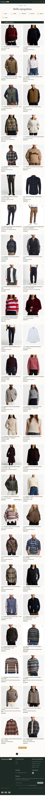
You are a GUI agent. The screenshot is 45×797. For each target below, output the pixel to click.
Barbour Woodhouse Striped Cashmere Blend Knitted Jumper (9, 317)
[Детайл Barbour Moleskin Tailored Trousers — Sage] (11, 185)
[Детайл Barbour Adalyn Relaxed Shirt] (33, 335)
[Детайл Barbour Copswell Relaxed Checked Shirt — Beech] (11, 727)
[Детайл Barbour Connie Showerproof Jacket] (33, 696)
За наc (16, 761)
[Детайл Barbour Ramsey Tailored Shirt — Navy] (33, 185)
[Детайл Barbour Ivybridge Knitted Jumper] (33, 155)
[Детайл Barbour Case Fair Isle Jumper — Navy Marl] (11, 665)
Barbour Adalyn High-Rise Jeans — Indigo (11, 347)
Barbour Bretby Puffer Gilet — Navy (13, 616)
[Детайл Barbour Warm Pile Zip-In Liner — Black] (33, 245)
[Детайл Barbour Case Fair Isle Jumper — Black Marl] (33, 634)
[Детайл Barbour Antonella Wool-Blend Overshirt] (33, 455)
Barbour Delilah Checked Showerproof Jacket (9, 137)
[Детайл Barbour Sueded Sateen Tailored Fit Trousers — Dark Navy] (11, 215)
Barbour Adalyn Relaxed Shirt (33, 346)
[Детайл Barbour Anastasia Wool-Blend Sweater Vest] (33, 425)
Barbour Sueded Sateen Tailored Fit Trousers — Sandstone (33, 227)
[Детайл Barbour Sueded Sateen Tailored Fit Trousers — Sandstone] (33, 215)
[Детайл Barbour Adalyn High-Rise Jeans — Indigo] (11, 335)
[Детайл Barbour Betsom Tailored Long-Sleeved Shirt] (33, 544)
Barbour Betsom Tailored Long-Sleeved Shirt (32, 557)
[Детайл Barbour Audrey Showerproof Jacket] (33, 514)
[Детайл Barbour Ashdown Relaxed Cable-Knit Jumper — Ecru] (33, 485)
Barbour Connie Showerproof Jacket (32, 708)
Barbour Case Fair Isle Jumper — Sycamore (32, 678)
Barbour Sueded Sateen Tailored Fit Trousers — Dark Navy (11, 227)
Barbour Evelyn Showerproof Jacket (35, 136)
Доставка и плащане (36, 765)
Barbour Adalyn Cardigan (32, 316)
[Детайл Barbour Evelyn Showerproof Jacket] (33, 125)
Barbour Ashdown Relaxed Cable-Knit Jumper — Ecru (33, 497)
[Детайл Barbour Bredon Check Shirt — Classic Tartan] (33, 574)
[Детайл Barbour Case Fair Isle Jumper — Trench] (11, 696)
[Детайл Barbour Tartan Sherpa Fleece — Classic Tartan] (11, 245)
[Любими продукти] (38, 2)
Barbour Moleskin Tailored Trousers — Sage (9, 197)
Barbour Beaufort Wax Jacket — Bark (10, 557)
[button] (20, 26)
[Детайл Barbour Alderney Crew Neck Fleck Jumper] (33, 365)
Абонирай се (40, 782)
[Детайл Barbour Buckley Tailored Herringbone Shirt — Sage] (11, 634)
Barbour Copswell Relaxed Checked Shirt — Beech (11, 739)
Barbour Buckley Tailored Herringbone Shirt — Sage (9, 647)
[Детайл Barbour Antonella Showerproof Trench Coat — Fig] (11, 455)
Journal (16, 763)
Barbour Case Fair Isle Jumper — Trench (10, 708)
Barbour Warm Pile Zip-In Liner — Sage (11, 287)
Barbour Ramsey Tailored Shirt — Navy (32, 197)
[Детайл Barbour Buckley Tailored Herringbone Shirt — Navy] (33, 604)
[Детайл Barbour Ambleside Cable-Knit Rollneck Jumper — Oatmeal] (11, 425)
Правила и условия (35, 767)
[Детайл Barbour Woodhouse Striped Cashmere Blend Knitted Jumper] (11, 305)
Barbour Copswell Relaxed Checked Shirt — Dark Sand (33, 739)
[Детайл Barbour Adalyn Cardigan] (33, 305)
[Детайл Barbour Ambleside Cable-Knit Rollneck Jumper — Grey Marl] (33, 395)
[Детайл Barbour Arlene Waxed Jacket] (11, 485)
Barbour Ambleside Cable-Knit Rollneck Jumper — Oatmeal (10, 437)
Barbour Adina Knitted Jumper (11, 46)
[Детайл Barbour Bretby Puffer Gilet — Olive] (11, 95)
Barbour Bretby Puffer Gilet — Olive (13, 106)
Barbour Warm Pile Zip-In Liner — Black (33, 257)
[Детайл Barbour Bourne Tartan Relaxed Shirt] (11, 574)
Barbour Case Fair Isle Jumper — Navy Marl (10, 678)
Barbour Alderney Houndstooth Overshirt (10, 407)
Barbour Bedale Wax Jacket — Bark (12, 76)
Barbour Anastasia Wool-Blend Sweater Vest (32, 437)
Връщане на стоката (36, 763)
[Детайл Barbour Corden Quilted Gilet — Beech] (33, 95)
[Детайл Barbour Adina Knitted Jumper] (11, 35)
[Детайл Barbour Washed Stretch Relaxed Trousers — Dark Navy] (33, 275)
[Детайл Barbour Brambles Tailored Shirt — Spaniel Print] (33, 65)
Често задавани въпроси (37, 761)
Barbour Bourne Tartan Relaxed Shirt (10, 587)
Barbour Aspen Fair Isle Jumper (12, 526)
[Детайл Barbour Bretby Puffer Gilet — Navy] (11, 604)
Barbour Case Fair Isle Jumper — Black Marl (32, 647)
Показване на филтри (9, 22)
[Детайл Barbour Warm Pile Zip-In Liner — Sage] (11, 275)
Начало (20, 5)
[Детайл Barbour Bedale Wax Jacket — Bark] (11, 65)
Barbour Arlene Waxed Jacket (11, 496)
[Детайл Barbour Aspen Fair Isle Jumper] (11, 514)
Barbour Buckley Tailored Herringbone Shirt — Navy (31, 617)
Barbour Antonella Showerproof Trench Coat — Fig (10, 467)
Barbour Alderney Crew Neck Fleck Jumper (33, 377)
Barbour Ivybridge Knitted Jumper (34, 166)
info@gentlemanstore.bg (21, 772)
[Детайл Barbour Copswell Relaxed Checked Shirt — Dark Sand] (33, 727)
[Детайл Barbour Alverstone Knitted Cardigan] (33, 35)
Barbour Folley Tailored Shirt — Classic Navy (10, 167)
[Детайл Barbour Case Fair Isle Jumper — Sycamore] (33, 665)
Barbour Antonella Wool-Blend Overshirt (32, 467)
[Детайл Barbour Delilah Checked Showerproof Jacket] (11, 125)
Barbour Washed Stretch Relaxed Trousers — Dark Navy (32, 287)
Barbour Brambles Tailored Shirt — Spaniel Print (33, 77)
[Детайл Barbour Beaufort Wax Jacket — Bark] (11, 544)
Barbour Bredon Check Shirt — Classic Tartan (32, 587)
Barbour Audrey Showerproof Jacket (32, 527)
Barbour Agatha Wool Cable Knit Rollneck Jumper (10, 377)
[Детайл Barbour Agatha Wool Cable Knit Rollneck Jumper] (11, 365)
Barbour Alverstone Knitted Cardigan (31, 47)
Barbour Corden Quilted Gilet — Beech (32, 107)
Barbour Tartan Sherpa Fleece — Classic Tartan (10, 257)
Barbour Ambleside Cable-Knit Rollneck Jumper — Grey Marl (32, 407)
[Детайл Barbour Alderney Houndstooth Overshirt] (11, 395)
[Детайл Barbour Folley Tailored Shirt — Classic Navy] (11, 155)
